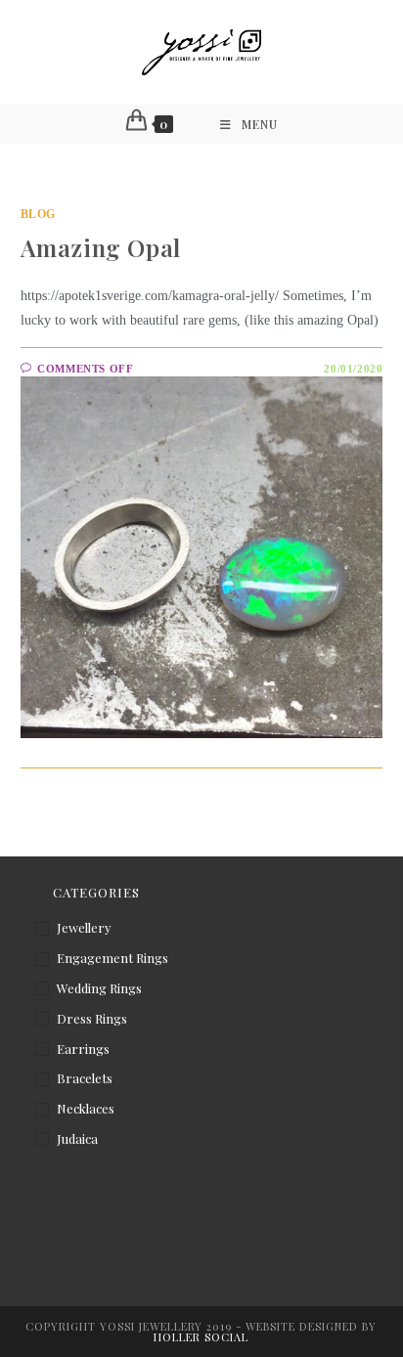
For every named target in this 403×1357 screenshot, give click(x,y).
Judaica (77, 1138)
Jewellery (84, 927)
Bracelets (84, 1078)
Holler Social (201, 1337)
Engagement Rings (112, 957)
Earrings (83, 1048)
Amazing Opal (101, 247)
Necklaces (85, 1108)
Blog (38, 214)
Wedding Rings (99, 988)
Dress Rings (92, 1018)
